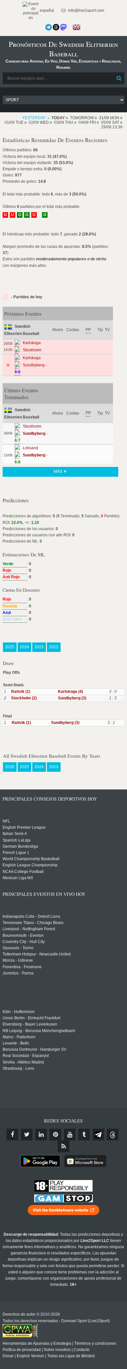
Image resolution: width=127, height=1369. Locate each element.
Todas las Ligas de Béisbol (71, 1356)
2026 (9, 767)
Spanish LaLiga (17, 840)
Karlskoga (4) (70, 691)
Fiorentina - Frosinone (22, 967)
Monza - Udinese (18, 960)
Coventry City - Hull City (24, 941)
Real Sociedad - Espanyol (26, 1055)
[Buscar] (119, 78)
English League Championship (30, 865)
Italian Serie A (15, 833)
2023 (39, 647)
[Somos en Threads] (56, 27)
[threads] (113, 1134)
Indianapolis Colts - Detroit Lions (31, 916)
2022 (53, 647)
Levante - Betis (16, 1043)
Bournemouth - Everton (23, 935)
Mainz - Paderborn (19, 1037)
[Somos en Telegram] (48, 27)
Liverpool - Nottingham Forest (29, 929)
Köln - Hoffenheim (19, 1011)
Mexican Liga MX (18, 878)
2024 (24, 647)
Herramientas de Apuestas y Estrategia (37, 1343)
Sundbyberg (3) (72, 698)
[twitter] (27, 1134)
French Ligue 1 (16, 852)
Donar (8, 1356)
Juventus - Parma (18, 973)
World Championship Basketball (31, 859)
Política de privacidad (22, 1349)
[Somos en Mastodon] (63, 27)
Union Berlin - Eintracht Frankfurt (31, 1018)
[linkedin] (41, 1134)
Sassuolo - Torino (18, 948)
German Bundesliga (20, 846)
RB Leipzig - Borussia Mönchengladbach (39, 1030)
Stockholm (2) (24, 698)
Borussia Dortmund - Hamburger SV (34, 1049)
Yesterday (34, 118)
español (46, 10)
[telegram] (98, 1134)
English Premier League (24, 827)
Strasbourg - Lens (18, 1068)
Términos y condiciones (95, 1343)
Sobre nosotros (57, 1349)
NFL (6, 821)
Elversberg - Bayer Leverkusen (30, 1024)
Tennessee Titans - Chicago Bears (33, 922)
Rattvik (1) (20, 691)
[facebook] (12, 1134)
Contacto (82, 1349)
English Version (30, 1356)
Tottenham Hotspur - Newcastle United (37, 954)
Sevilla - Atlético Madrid (23, 1062)
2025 (9, 647)
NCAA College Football (23, 871)
